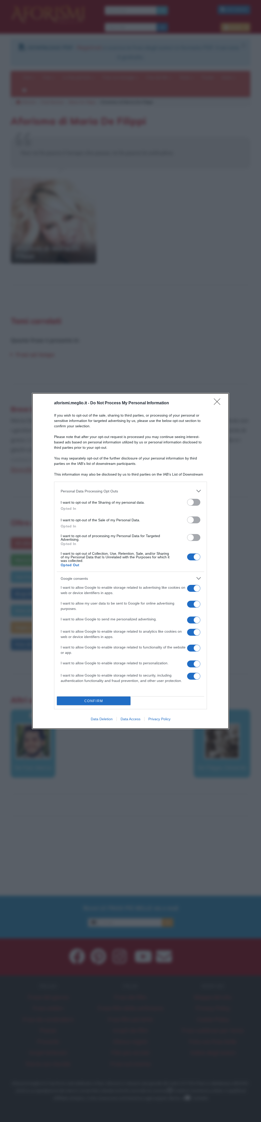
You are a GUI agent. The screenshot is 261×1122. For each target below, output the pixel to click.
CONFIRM (93, 701)
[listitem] (130, 491)
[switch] (193, 502)
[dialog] (130, 561)
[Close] (219, 403)
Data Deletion (102, 719)
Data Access (130, 719)
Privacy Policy (159, 719)
